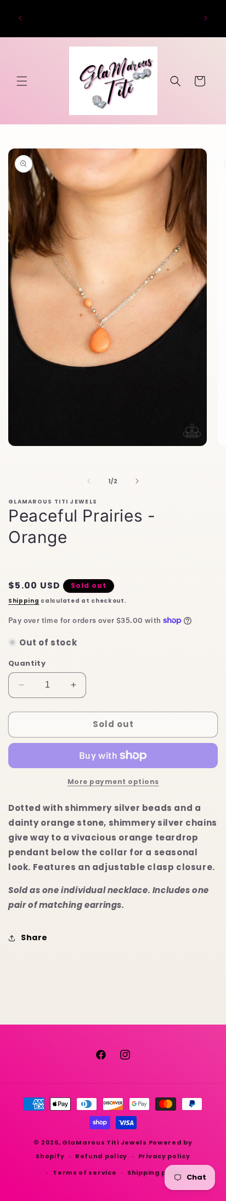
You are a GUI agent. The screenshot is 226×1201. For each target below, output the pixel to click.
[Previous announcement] (20, 18)
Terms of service (84, 1172)
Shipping (23, 601)
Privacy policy (164, 1156)
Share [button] (34, 937)
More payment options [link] (113, 781)
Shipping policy (155, 1172)
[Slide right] (137, 481)
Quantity (27, 663)
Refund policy (101, 1156)
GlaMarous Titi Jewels (104, 1142)
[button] (22, 81)
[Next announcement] (206, 18)
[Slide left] (89, 481)
